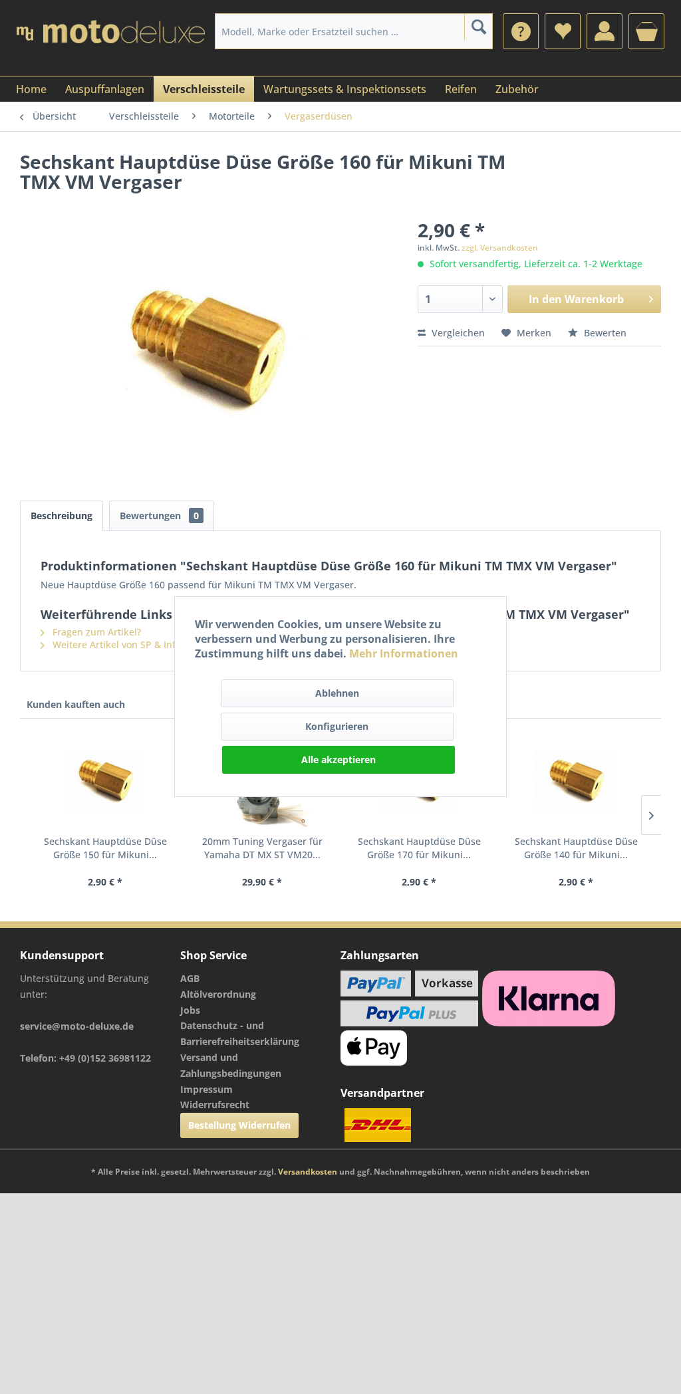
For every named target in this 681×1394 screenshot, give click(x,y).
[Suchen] (478, 26)
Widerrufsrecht (214, 1104)
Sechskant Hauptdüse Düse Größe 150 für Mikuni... (105, 848)
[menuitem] (521, 31)
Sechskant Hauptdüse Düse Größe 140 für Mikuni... (576, 848)
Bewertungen (159, 515)
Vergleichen (457, 332)
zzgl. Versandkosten (500, 247)
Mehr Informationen (403, 653)
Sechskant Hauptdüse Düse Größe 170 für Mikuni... (419, 848)
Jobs (190, 1010)
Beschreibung (61, 515)
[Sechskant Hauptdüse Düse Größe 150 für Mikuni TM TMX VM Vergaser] (105, 781)
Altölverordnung (218, 994)
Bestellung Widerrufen (239, 1125)
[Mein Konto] (604, 31)
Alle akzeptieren (338, 759)
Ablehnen (337, 693)
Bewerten (603, 332)
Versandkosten (307, 1171)
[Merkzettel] (563, 31)
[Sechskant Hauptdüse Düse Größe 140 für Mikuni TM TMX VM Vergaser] (575, 781)
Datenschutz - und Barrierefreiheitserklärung (239, 1033)
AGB (190, 978)
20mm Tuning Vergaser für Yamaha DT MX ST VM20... (262, 848)
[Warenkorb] (646, 31)
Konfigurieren (336, 726)
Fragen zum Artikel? (95, 632)
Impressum (206, 1089)
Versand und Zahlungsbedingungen (230, 1065)
